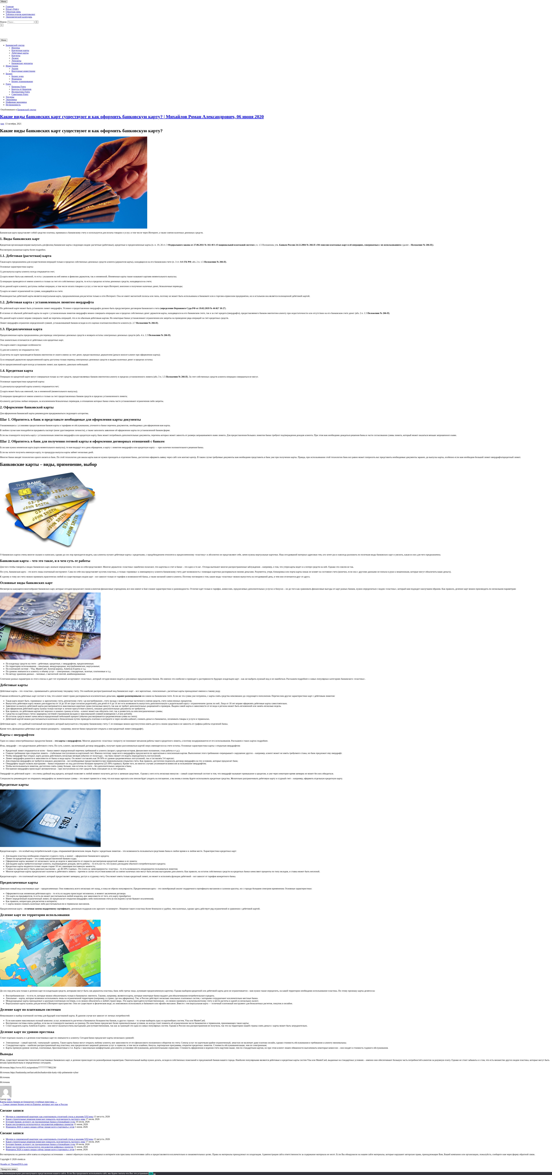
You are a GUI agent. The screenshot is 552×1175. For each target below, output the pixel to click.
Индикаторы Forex (21, 92)
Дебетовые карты (20, 53)
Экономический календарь (19, 17)
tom (2, 123)
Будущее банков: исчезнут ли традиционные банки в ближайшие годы (40, 1122)
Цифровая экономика (16, 102)
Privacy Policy (12, 9)
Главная (10, 6)
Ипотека (16, 48)
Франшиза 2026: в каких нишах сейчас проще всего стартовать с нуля (40, 1127)
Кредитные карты (20, 50)
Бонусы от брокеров (21, 89)
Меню (3, 1)
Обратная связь (13, 11)
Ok (151, 1173)
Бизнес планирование (22, 81)
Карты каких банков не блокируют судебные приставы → (28, 1102)
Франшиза (17, 79)
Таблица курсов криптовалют (20, 14)
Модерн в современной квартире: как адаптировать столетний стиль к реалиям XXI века (49, 1116)
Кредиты (16, 55)
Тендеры (10, 97)
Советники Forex (20, 94)
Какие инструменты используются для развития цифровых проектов (39, 1124)
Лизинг (15, 58)
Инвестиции (12, 66)
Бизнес (9, 73)
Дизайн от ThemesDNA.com (13, 1164)
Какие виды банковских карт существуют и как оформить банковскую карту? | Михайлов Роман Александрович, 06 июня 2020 (132, 116)
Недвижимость (13, 104)
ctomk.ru (4, 30)
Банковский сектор (15, 45)
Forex (8, 84)
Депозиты (16, 61)
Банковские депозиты (22, 63)
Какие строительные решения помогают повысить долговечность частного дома (45, 1119)
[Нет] (154, 1174)
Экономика (11, 99)
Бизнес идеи (18, 76)
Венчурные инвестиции (23, 71)
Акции (15, 68)
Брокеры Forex (19, 86)
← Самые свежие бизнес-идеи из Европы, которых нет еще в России (34, 1104)
